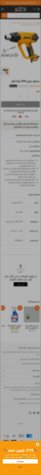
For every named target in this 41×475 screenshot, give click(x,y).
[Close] (37, 444)
